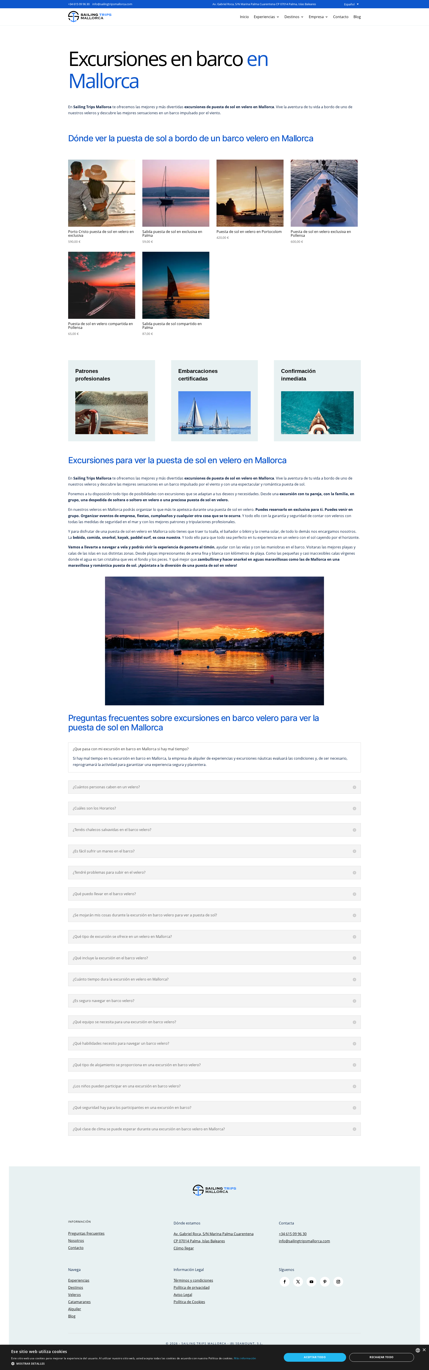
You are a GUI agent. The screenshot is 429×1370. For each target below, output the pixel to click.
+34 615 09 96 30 (79, 4)
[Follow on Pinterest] (325, 1282)
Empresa (316, 16)
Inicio (244, 16)
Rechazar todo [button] (381, 1357)
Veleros (74, 1294)
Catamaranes (79, 1301)
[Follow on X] (298, 1282)
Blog (357, 16)
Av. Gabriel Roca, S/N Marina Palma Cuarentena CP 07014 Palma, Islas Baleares (264, 4)
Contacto (341, 16)
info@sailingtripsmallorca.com (112, 4)
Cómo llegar (184, 1248)
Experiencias (264, 16)
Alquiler (74, 1309)
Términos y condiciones (193, 1280)
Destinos (291, 16)
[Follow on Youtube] (311, 1282)
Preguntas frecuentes (86, 1233)
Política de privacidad (192, 1287)
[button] (133, 1364)
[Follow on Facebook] (285, 1282)
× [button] (424, 1350)
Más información (245, 1358)
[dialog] (214, 1357)
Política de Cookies (189, 1301)
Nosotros (76, 1240)
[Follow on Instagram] (338, 1282)
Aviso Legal (183, 1294)
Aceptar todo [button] (315, 1357)
